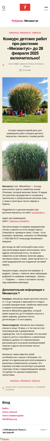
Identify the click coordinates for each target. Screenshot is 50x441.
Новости (36, 33)
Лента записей (9, 411)
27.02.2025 (27, 70)
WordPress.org (9, 419)
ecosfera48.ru (38, 212)
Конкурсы (14, 33)
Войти (5, 408)
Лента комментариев (12, 415)
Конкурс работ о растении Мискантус (20, 387)
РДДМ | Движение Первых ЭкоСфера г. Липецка (29, 65)
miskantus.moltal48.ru (19, 220)
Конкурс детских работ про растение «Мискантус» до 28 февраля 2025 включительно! (25, 48)
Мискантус (25, 33)
